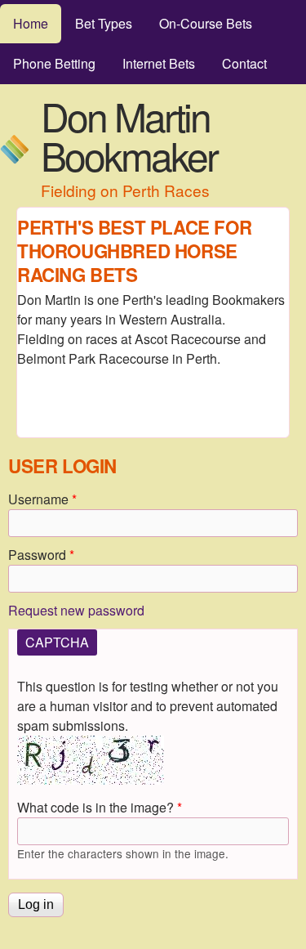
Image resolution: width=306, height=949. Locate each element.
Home (30, 23)
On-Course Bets (205, 23)
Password (41, 554)
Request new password (76, 610)
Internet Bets (158, 63)
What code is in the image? (99, 807)
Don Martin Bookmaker (129, 135)
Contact (244, 63)
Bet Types (103, 23)
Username (42, 499)
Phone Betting (54, 63)
